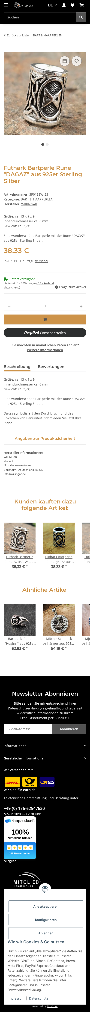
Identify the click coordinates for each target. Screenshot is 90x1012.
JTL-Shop (52, 1006)
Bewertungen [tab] (51, 367)
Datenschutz (38, 998)
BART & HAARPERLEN (37, 199)
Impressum (16, 998)
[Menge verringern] (9, 306)
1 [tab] (42, 144)
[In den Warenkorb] (7, 49)
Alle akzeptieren (46, 906)
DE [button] (50, 5)
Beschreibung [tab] (17, 367)
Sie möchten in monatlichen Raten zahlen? (45, 347)
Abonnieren (69, 729)
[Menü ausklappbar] (6, 3)
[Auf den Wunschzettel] (77, 61)
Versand (41, 261)
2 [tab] (47, 144)
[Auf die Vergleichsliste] (65, 61)
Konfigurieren (46, 920)
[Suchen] (81, 17)
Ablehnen (46, 933)
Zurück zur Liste (18, 35)
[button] (64, 5)
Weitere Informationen (45, 350)
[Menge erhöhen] (81, 306)
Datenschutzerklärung (25, 708)
